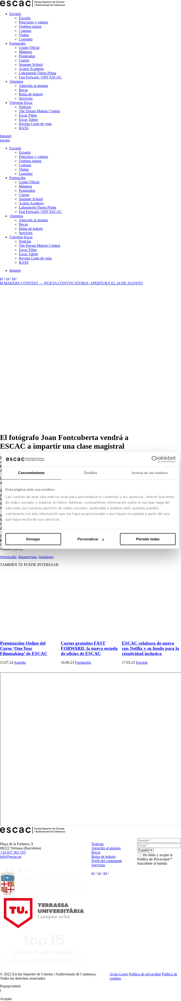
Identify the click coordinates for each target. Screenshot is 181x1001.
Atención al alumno (33, 86)
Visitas (24, 35)
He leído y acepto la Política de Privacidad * (155, 857)
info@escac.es (10, 857)
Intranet (5, 136)
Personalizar (88, 539)
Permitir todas (148, 539)
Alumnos (16, 81)
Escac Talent (28, 120)
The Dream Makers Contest (39, 111)
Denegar (33, 539)
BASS (24, 128)
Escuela (15, 14)
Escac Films (28, 115)
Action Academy (31, 69)
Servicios (26, 98)
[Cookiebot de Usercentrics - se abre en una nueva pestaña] (155, 459)
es (1, 140)
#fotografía (8, 557)
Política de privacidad (145, 974)
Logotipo (26, 39)
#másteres (46, 557)
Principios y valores (33, 22)
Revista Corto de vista (35, 124)
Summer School (31, 65)
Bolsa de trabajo (31, 94)
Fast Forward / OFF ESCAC (40, 77)
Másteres (25, 52)
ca (4, 140)
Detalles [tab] (90, 473)
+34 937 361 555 (13, 852)
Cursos (24, 60)
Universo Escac (21, 103)
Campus (25, 31)
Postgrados (27, 56)
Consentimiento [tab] (31, 473)
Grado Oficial (29, 48)
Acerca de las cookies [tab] (150, 473)
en (8, 140)
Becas (23, 90)
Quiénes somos (30, 26)
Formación (17, 43)
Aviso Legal (119, 974)
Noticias (25, 107)
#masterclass (28, 557)
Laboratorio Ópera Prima (37, 73)
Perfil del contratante (106, 861)
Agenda (20, 662)
